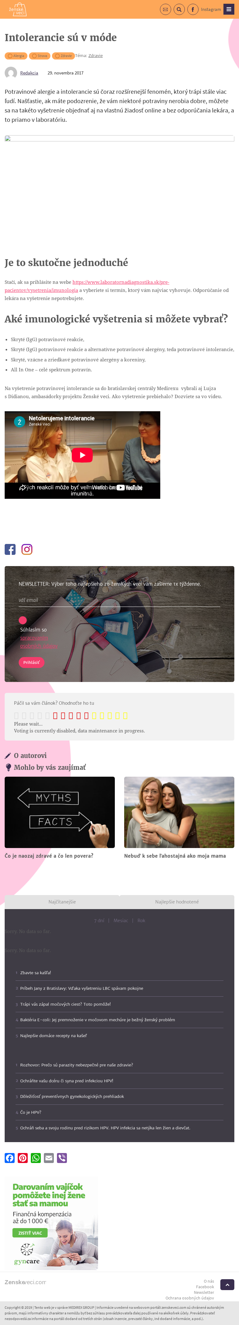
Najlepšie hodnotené (177, 902)
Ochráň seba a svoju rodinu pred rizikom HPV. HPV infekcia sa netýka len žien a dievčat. (105, 1128)
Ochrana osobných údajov (190, 1298)
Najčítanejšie (62, 902)
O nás (209, 1281)
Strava (42, 56)
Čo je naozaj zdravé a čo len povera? (49, 856)
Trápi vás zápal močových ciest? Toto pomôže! (65, 1004)
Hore (227, 1284)
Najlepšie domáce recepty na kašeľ (53, 1035)
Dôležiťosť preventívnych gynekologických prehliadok (72, 1096)
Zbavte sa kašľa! (35, 972)
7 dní (99, 920)
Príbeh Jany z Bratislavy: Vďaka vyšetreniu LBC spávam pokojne (81, 988)
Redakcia (29, 73)
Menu (228, 9)
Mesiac (121, 920)
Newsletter (204, 1292)
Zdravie (66, 56)
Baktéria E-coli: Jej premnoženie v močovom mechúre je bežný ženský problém (97, 1019)
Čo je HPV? (30, 1112)
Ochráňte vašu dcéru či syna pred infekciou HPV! (66, 1081)
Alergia (18, 56)
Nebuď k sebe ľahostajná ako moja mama (175, 856)
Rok (141, 920)
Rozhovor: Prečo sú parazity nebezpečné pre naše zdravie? (76, 1065)
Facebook (198, 12)
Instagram (211, 9)
